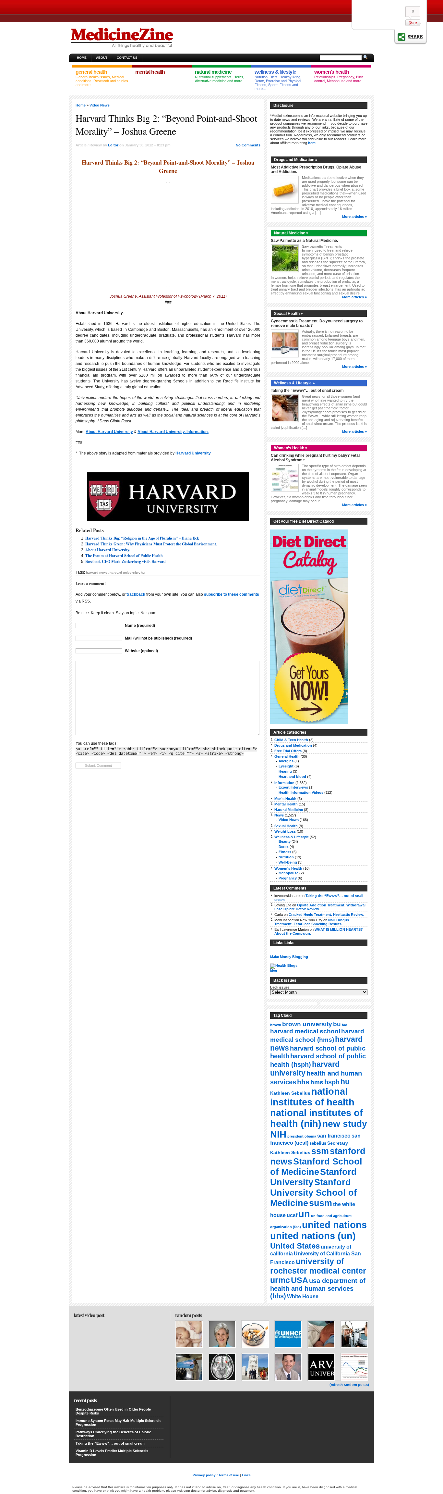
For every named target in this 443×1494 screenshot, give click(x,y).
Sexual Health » (288, 313)
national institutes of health (312, 1096)
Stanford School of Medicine (316, 1166)
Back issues (280, 987)
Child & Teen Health (291, 740)
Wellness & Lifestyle (291, 837)
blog (273, 970)
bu (337, 1024)
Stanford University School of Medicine (313, 1192)
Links (246, 1475)
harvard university (124, 572)
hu (143, 572)
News (279, 815)
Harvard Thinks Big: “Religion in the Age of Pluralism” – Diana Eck (142, 538)
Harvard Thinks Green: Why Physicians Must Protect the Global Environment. (151, 544)
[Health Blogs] (283, 965)
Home (82, 57)
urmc (280, 1280)
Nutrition (286, 857)
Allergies (286, 761)
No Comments (248, 145)
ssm (320, 1151)
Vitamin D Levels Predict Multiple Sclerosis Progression (112, 1453)
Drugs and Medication (293, 745)
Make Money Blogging (289, 957)
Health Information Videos (301, 792)
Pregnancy (288, 878)
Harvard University (193, 453)
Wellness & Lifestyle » (294, 383)
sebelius (317, 1143)
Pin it (413, 22)
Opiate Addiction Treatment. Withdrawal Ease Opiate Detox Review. (319, 907)
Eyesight (286, 766)
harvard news (97, 572)
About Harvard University (109, 432)
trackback (135, 594)
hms (316, 1082)
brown (275, 1025)
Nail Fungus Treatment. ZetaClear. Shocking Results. (311, 922)
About (101, 57)
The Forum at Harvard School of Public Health (124, 555)
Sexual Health (286, 826)
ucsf (292, 1215)
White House (302, 1296)
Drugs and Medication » (295, 159)
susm (320, 1203)
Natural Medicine (288, 810)
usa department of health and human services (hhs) (317, 1288)
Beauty (285, 841)
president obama (301, 1136)
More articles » (354, 216)
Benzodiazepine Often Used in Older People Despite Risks (113, 1411)
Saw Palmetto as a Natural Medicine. (304, 240)
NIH (278, 1134)
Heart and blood (292, 776)
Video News (100, 105)
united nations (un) (313, 1235)
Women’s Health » (290, 448)
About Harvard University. (107, 550)
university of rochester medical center (318, 1266)
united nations (334, 1224)
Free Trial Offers (288, 751)
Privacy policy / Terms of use (216, 1475)
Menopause (288, 873)
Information (284, 783)
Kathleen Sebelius (290, 1093)
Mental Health (286, 804)
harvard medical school (305, 1031)
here (312, 143)
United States (295, 1245)
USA (299, 1280)
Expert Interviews (293, 787)
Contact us (127, 57)
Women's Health (288, 868)
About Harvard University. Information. (173, 432)
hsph (332, 1082)
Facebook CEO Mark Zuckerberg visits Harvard (125, 561)
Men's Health (285, 799)
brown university (307, 1023)
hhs (303, 1082)
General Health (287, 756)
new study (344, 1124)
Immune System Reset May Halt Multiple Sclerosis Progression (118, 1422)
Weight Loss (285, 831)
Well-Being (288, 862)
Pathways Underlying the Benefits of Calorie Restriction (113, 1434)
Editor (113, 145)
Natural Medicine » (291, 233)
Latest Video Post (89, 1315)
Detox (284, 847)
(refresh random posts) (349, 1385)
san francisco (334, 1136)
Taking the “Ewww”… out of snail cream (307, 390)
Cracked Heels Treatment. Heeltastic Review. (326, 914)
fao (344, 1025)
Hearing (285, 771)
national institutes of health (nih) (316, 1118)
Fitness (285, 852)
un (304, 1213)
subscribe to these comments (231, 594)
